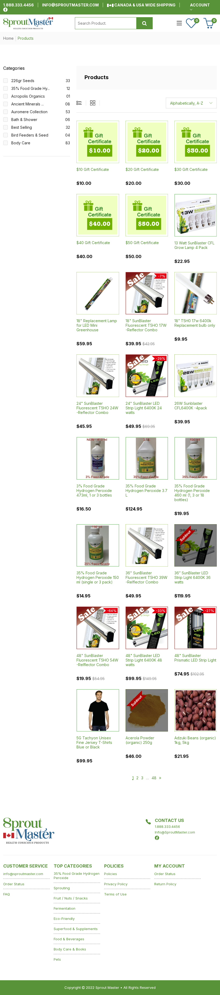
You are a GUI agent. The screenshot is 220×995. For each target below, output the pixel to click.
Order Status (13, 884)
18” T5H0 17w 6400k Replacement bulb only (194, 323)
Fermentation (64, 908)
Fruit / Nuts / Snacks (71, 898)
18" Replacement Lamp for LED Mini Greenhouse (96, 325)
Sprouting (62, 888)
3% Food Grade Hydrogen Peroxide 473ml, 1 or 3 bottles (94, 490)
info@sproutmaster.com (70, 5)
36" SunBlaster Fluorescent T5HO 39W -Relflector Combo (146, 577)
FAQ (6, 894)
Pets (57, 959)
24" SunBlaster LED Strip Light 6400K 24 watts (144, 408)
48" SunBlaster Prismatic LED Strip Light (195, 657)
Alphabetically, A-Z (186, 103)
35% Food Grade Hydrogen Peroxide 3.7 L (146, 490)
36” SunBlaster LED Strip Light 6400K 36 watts (192, 577)
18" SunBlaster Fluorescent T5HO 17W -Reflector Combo (146, 325)
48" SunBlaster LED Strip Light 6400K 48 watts (144, 660)
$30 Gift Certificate (191, 169)
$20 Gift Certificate (142, 169)
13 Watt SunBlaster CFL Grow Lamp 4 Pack (194, 245)
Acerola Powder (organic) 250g (140, 740)
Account (200, 5)
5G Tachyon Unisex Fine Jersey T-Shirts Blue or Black (94, 742)
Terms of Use (115, 894)
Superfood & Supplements (76, 929)
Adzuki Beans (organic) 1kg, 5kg (195, 740)
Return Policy (165, 884)
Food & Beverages (69, 939)
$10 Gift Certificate (92, 169)
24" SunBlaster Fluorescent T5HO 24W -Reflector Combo (97, 408)
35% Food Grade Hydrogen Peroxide (77, 875)
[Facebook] (5, 10)
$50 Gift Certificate (142, 242)
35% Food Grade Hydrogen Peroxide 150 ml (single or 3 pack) (97, 577)
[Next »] (160, 778)
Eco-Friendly (64, 918)
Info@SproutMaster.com (175, 832)
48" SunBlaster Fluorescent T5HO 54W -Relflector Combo (97, 660)
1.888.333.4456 (18, 5)
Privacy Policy (115, 884)
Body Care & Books (70, 949)
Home (8, 38)
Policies (110, 874)
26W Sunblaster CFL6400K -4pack (190, 405)
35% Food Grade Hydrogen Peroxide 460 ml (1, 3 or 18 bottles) (192, 493)
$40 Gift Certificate (93, 242)
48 (154, 778)
